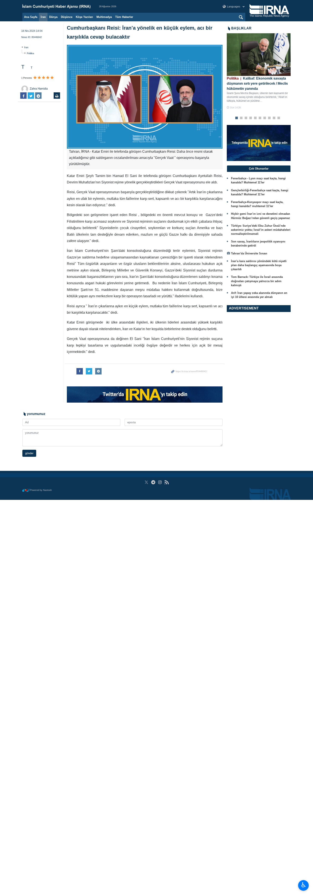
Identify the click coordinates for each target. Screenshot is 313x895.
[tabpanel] (259, 71)
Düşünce (66, 17)
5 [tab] (255, 118)
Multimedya (104, 17)
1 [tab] (236, 118)
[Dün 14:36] (259, 54)
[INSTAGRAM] (160, 482)
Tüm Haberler (124, 17)
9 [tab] (274, 118)
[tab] (259, 168)
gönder (29, 453)
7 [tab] (265, 118)
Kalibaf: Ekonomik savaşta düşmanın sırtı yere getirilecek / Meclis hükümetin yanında (257, 83)
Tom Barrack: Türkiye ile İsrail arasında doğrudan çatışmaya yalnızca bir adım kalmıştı (257, 281)
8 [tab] (269, 118)
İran (43, 17)
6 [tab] (260, 118)
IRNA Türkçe (56, 6)
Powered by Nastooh (41, 490)
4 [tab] (250, 118)
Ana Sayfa (30, 17)
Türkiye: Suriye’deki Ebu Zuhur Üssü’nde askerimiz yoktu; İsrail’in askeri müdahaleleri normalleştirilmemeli (260, 229)
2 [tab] (241, 118)
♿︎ (303, 885)
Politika (30, 53)
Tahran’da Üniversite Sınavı (249, 253)
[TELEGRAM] (153, 482)
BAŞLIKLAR (241, 28)
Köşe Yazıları (84, 17)
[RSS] (166, 482)
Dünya (53, 17)
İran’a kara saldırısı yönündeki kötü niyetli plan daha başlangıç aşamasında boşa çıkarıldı (259, 265)
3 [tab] (246, 118)
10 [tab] (278, 118)
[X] (146, 482)
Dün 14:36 (235, 107)
